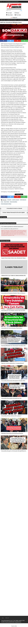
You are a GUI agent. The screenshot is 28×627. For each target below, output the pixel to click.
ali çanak (9, 199)
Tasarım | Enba (14, 626)
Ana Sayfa (9, 12)
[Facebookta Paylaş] (3, 40)
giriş (11, 228)
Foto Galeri (18, 14)
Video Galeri (10, 14)
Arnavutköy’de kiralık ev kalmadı (14, 208)
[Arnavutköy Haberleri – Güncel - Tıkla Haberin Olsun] (14, 6)
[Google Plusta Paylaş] (17, 40)
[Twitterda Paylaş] (10, 40)
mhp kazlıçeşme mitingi (6, 203)
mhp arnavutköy (13, 201)
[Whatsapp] (24, 40)
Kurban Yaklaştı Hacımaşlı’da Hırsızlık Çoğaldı (14, 212)
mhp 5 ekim (6, 201)
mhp (2, 201)
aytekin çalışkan (15, 199)
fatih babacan (23, 199)
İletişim (17, 12)
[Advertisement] (14, 470)
